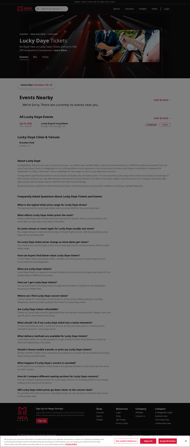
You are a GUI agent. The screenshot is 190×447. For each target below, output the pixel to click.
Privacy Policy (71, 444)
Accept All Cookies (167, 441)
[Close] (186, 441)
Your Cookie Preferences (126, 441)
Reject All (148, 441)
